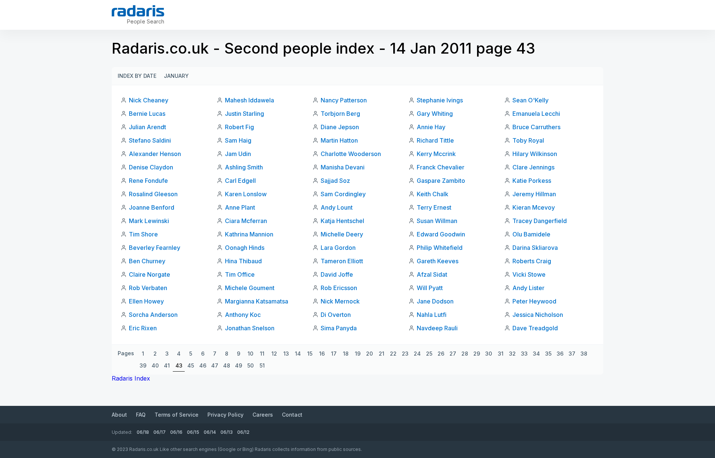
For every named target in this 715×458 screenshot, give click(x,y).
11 (262, 353)
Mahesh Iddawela (249, 100)
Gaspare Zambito (441, 180)
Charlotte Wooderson (351, 154)
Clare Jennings (533, 167)
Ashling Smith (244, 167)
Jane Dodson (435, 301)
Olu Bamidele (531, 234)
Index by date (137, 76)
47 (214, 365)
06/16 (176, 432)
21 (381, 353)
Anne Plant (240, 207)
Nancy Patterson (344, 100)
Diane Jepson (340, 127)
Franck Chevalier (440, 167)
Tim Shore (143, 234)
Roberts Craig (531, 261)
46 (202, 365)
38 (584, 353)
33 (524, 353)
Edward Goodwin (441, 234)
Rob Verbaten (148, 288)
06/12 (243, 432)
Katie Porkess (531, 180)
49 (238, 365)
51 (262, 365)
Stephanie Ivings (440, 100)
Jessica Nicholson (537, 314)
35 (548, 353)
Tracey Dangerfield (539, 221)
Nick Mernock (340, 301)
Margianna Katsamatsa (256, 301)
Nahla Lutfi (432, 314)
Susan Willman (437, 221)
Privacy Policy (225, 414)
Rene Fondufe (148, 180)
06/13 (226, 432)
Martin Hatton (339, 140)
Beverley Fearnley (154, 247)
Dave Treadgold (535, 328)
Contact (292, 414)
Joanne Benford (151, 207)
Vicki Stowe (529, 274)
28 (464, 353)
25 (429, 353)
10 (250, 353)
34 (536, 353)
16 (322, 353)
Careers (262, 414)
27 (452, 353)
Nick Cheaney (148, 100)
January (176, 76)
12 (274, 353)
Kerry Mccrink (436, 154)
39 (143, 365)
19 (357, 353)
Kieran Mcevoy (533, 207)
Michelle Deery (342, 234)
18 (346, 353)
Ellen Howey (146, 301)
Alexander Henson (155, 154)
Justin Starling (244, 113)
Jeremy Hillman (534, 194)
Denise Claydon (151, 167)
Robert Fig (239, 127)
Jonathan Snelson (249, 328)
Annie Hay (431, 127)
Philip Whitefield (440, 247)
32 (512, 353)
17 (334, 353)
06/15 (193, 432)
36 (560, 353)
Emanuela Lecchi (536, 113)
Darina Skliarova (535, 247)
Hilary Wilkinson (534, 154)
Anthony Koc (243, 314)
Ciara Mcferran (246, 221)
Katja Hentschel (342, 221)
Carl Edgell (240, 180)
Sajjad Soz (335, 180)
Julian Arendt (147, 127)
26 (441, 353)
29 (476, 353)
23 (405, 353)
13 (286, 353)
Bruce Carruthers (536, 127)
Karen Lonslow (246, 194)
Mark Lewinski (149, 221)
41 (167, 365)
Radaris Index (131, 378)
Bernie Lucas (147, 113)
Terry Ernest (434, 207)
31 (500, 353)
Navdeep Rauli (437, 328)
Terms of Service (176, 414)
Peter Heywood (534, 301)
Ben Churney (147, 261)
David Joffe (337, 274)
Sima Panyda (339, 328)
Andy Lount (337, 207)
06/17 (159, 432)
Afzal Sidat (432, 274)
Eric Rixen (143, 328)
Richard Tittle (435, 140)
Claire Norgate (149, 274)
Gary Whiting (435, 113)
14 (298, 353)
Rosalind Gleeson (153, 194)
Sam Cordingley (343, 194)
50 (250, 365)
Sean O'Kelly (530, 100)
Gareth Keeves (437, 261)
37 (572, 353)
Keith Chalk (432, 194)
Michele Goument (249, 288)
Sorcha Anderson (153, 314)
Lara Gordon (338, 247)
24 (417, 353)
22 (393, 353)
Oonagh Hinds (244, 247)
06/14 (210, 432)
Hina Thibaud (243, 261)
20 (369, 353)
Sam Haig (238, 140)
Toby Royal (528, 140)
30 (488, 353)
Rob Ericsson (339, 288)
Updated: (122, 432)
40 (155, 365)
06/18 (143, 432)
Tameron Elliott (342, 261)
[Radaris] (138, 10)
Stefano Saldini (150, 140)
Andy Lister (528, 288)
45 (190, 365)
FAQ (141, 414)
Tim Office (240, 274)
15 (309, 353)
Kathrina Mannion (249, 234)
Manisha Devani (343, 167)
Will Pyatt (430, 288)
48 (226, 365)
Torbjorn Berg (340, 113)
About (119, 414)
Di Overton (336, 314)
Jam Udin (238, 154)
